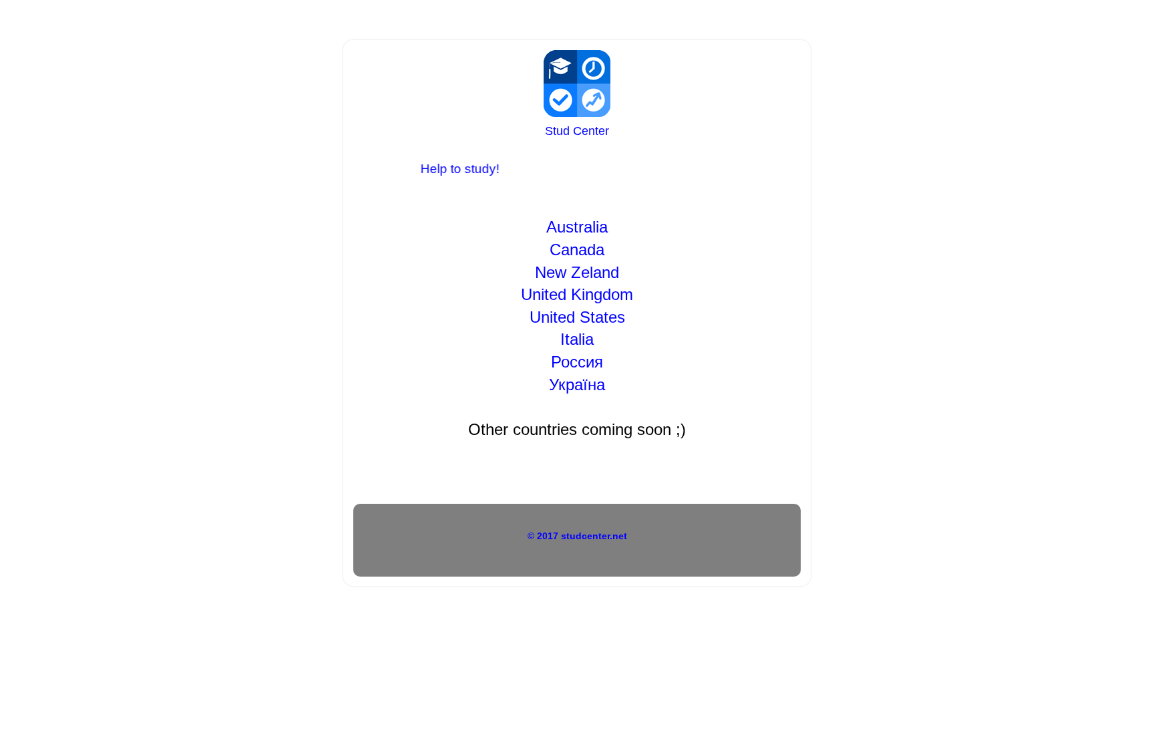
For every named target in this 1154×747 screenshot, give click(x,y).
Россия (577, 362)
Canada (577, 250)
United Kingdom (577, 294)
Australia (577, 227)
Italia (577, 339)
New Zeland (577, 272)
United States (577, 317)
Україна (577, 385)
